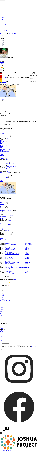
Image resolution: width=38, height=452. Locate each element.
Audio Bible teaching (7, 243)
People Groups (3, 30)
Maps (1, 180)
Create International (27, 252)
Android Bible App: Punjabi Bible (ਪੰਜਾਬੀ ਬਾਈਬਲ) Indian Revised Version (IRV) (15, 267)
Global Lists (1, 304)
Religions (1, 311)
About (2, 20)
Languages (1, 310)
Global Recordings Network (28, 243)
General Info (1, 132)
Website (7, 159)
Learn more (14, 279)
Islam (1, 63)
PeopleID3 (1, 145)
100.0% (3, 63)
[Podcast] (6, 433)
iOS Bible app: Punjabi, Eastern (9, 270)
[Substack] (1, 349)
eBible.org (26, 273)
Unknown (1, 206)
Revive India (26, 271)
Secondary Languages (3, 216)
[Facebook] (19, 425)
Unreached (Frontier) (4, 73)
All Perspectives (2, 306)
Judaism (1, 203)
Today (1, 324)
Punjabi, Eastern (2, 62)
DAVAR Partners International (28, 244)
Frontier (1, 143)
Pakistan (3, 282)
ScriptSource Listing (11, 213)
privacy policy (32, 346)
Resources (3, 18)
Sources (1, 275)
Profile (1, 98)
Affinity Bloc (2, 148)
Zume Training (7, 265)
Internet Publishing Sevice (28, 256)
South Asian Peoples (6, 148)
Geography (1, 154)
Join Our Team (2, 330)
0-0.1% (1, 66)
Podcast (1, 326)
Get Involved (5, 300)
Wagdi (12, 215)
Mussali (5, 150)
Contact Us (1, 340)
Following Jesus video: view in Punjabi (10, 245)
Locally (1, 332)
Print (0, 327)
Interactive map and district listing (4, 194)
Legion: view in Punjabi (8, 247)
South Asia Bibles (27, 257)
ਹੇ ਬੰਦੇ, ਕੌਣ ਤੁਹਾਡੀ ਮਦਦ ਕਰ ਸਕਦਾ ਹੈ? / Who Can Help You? (12, 254)
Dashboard (1, 303)
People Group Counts (2, 335)
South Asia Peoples (8, 167)
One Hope (26, 272)
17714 (7, 145)
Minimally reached (4, 79)
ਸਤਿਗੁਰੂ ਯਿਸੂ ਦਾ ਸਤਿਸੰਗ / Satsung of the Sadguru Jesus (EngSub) (13, 253)
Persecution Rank (2, 172)
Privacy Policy (6, 26)
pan (8, 211)
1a (0, 73)
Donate (2, 28)
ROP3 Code (1, 146)
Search (3, 17)
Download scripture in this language (9, 273)
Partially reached (4, 82)
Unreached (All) (4, 77)
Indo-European (9, 220)
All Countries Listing (19, 286)
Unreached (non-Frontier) (5, 75)
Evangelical (12, 71)
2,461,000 (7, 138)
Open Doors (8, 172)
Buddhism (1, 199)
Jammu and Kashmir (8, 175)
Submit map (1, 181)
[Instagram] (19, 387)
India (6, 168)
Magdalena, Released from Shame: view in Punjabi (11, 248)
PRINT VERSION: (12, 33)
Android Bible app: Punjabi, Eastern (9, 268)
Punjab (7, 163)
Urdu (10, 215)
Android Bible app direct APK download (10, 266)
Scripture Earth (26, 263)
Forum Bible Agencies (3, 239)
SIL (25, 266)
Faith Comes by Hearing (27, 259)
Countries (1, 309)
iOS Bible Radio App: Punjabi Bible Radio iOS (11, 271)
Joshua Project (2, 334)
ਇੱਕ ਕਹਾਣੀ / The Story (8, 251)
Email (1, 325)
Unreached (1, 142)
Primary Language (2, 210)
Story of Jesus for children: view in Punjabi (10, 249)
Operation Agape (27, 267)
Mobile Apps (1, 316)
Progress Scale (2, 141)
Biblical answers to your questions (9, 258)
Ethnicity (1, 147)
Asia (6, 157)
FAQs (5, 25)
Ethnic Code (1, 153)
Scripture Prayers (2, 124)
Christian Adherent (19, 71)
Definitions (6, 24)
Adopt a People (2, 331)
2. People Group (4, 290)
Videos (1, 315)
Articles (1, 317)
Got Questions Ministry (27, 258)
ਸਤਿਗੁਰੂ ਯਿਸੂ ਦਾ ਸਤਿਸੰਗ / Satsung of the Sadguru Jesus (11, 252)
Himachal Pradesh (13, 163)
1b (0, 75)
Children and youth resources (8, 272)
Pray (2, 19)
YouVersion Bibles (27, 268)
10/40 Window (2, 158)
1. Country (3, 289)
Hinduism (1, 201)
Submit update (2, 99)
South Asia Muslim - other (7, 149)
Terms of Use (2, 450)
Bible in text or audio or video (8, 256)
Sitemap (6, 27)
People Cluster (2, 149)
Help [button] (2, 21)
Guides (1, 321)
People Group (2, 150)
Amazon (1, 237)
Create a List (1, 307)
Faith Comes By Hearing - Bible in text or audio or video (12, 259)
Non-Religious (2, 204)
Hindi (8, 227)
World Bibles (1, 238)
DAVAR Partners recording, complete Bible (10, 244)
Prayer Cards (1, 59)
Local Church (2, 318)
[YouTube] (1, 433)
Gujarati (9, 215)
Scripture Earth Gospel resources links (9, 263)
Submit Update (8, 300)
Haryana (10, 163)
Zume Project (26, 265)
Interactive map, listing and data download (11, 166)
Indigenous (1, 140)
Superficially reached (4, 80)
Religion (3, 297)
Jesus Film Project (27, 245)
